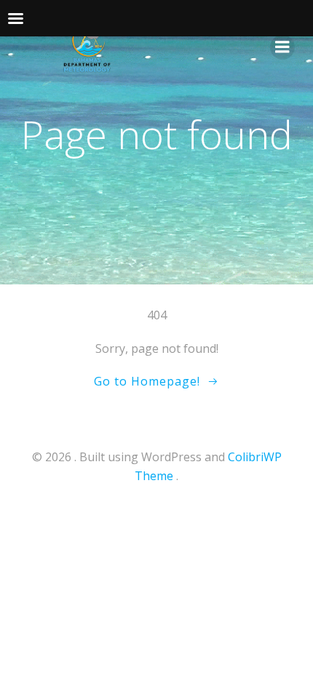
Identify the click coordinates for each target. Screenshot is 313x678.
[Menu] (282, 47)
